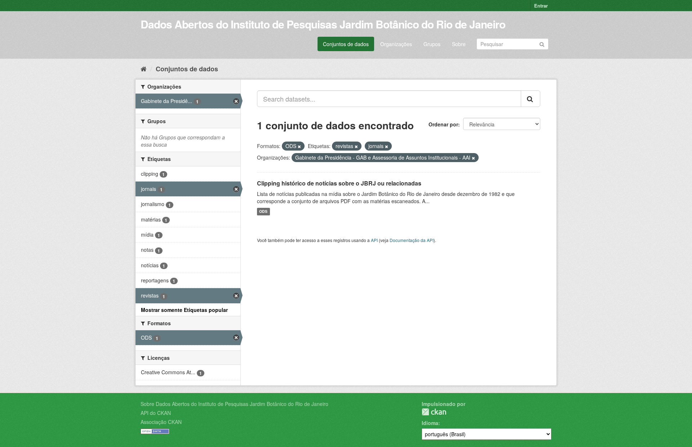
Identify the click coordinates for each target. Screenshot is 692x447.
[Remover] (299, 146)
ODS (263, 211)
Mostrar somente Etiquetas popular (184, 309)
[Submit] (542, 43)
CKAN (434, 412)
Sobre (459, 44)
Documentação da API (412, 240)
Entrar (541, 5)
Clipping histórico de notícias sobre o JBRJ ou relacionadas (339, 183)
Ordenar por (443, 124)
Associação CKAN (161, 421)
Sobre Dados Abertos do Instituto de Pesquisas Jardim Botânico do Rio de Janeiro (234, 403)
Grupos (431, 44)
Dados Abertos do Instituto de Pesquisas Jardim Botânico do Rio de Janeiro (323, 24)
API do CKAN (156, 412)
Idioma (430, 422)
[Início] (144, 68)
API (374, 240)
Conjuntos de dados (346, 44)
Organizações (396, 44)
